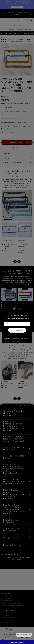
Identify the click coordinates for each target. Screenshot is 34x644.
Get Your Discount (17, 330)
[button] (17, 642)
